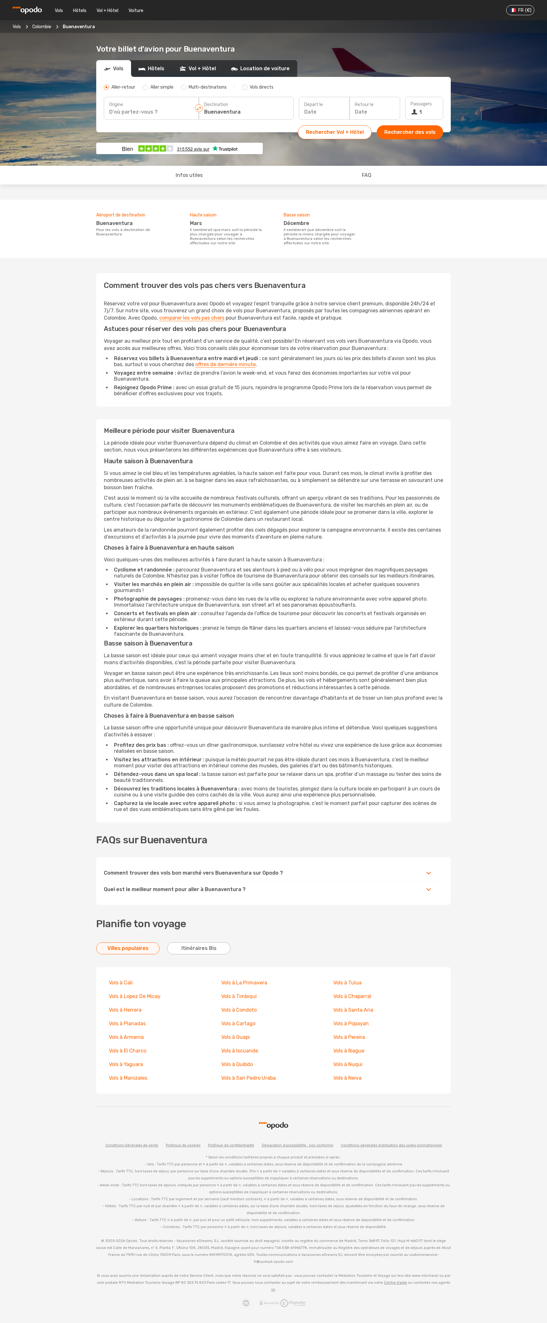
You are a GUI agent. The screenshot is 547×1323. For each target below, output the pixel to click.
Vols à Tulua (347, 983)
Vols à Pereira (349, 1037)
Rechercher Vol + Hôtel (335, 132)
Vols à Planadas (127, 1023)
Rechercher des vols (410, 132)
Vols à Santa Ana (353, 1010)
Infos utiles (189, 175)
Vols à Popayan (351, 1023)
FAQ (366, 175)
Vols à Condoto (239, 1010)
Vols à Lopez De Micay (134, 996)
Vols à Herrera (125, 1010)
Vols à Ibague (348, 1051)
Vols (59, 10)
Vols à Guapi (235, 1037)
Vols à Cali (121, 983)
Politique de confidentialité (231, 1145)
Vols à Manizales (128, 1078)
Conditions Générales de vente (131, 1145)
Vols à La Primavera (244, 983)
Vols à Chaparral (352, 996)
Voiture (136, 10)
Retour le (364, 104)
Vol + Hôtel (107, 10)
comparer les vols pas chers (191, 318)
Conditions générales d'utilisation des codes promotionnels (391, 1145)
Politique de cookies (183, 1145)
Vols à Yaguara (126, 1064)
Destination (216, 104)
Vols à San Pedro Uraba (248, 1078)
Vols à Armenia (126, 1037)
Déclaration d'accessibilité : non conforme (297, 1145)
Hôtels (79, 10)
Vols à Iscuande (239, 1051)
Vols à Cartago (238, 1023)
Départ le (313, 104)
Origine (116, 104)
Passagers (421, 104)
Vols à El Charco (127, 1051)
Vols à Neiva (347, 1078)
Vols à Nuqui (347, 1064)
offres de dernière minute (225, 364)
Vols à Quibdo (237, 1064)
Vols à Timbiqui (239, 996)
